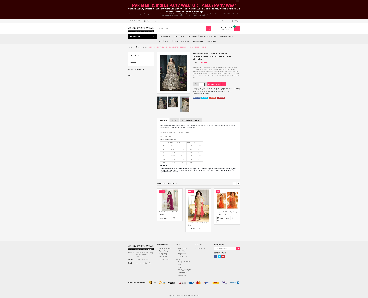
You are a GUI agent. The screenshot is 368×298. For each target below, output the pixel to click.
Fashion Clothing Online (208, 36)
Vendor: (195, 94)
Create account (227, 21)
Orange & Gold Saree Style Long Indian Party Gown (232, 212)
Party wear (203, 91)
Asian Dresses (163, 36)
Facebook (197, 97)
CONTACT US (201, 248)
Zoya (229, 91)
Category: (196, 89)
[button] (237, 21)
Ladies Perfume (198, 41)
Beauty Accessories (226, 36)
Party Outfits (192, 36)
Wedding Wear (222, 91)
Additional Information (191, 120)
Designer (216, 89)
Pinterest (221, 97)
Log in (219, 21)
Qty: (196, 84)
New (160, 41)
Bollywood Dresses (141, 47)
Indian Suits (178, 36)
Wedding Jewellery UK (181, 41)
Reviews (174, 120)
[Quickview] (173, 218)
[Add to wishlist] (170, 218)
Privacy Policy (163, 254)
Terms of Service (164, 259)
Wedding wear (212, 91)
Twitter (205, 97)
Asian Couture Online (204, 94)
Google (213, 97)
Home (130, 47)
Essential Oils (211, 41)
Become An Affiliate (165, 248)
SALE (167, 41)
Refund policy (163, 256)
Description (163, 120)
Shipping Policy (163, 251)
